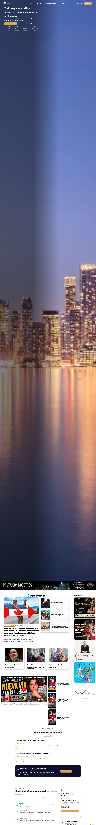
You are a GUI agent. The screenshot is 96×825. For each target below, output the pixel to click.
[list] (48, 290)
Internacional (7, 662)
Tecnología (53, 612)
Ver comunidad (70, 814)
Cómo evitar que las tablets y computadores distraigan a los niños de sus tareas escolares (59, 615)
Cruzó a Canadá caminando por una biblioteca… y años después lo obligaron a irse (64, 717)
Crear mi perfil (70, 810)
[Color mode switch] (77, 3)
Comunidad (63, 3)
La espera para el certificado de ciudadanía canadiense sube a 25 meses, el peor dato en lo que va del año (58, 666)
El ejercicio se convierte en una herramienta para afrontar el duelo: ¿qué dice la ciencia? (59, 604)
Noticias (39, 3)
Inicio (31, 3)
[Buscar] (93, 3)
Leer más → (11, 644)
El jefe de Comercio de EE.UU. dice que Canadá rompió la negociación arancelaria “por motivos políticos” (13, 666)
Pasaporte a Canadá (50, 3)
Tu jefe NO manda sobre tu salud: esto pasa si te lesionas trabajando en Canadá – (64, 700)
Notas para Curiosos (54, 600)
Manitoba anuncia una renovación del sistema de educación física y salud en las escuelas (59, 627)
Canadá (50, 662)
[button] (81, 3)
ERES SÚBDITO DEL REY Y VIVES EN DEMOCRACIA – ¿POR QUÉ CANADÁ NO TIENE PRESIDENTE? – (64, 683)
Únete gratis (87, 3)
